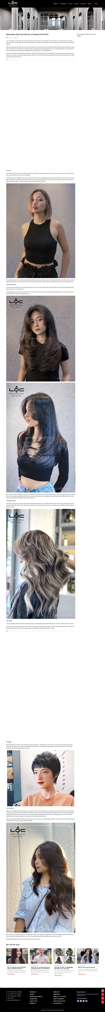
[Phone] (103, 991)
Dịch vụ (70, 3)
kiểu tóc (27, 939)
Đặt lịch (76, 3)
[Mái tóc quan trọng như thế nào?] (88, 956)
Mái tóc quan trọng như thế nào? (86, 967)
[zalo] (103, 994)
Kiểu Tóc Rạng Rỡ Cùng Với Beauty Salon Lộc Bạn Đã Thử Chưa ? (16, 968)
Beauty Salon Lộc (20, 939)
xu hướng (38, 939)
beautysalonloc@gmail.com (14, 1000)
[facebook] (78, 1001)
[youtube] (83, 1001)
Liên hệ (89, 3)
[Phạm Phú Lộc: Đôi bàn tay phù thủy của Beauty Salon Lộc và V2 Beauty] (41, 956)
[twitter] (81, 1001)
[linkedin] (86, 1001)
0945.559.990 (11, 998)
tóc (35, 939)
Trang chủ (55, 3)
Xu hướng (83, 3)
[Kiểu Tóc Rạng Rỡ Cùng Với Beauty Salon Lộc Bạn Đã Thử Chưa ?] (17, 956)
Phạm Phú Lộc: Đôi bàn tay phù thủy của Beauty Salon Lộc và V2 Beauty (40, 968)
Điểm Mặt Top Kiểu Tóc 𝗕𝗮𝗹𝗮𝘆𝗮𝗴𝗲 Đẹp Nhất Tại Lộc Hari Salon (63, 968)
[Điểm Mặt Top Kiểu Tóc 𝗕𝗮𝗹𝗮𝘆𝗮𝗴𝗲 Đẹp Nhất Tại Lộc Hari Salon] (64, 956)
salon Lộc (31, 939)
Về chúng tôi (63, 3)
